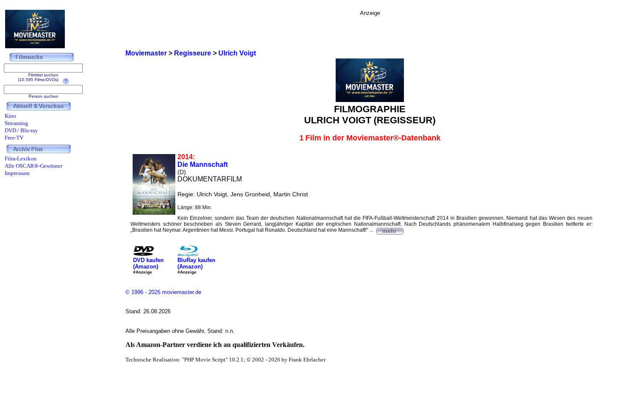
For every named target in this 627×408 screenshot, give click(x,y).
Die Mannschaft (202, 164)
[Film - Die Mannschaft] (389, 230)
